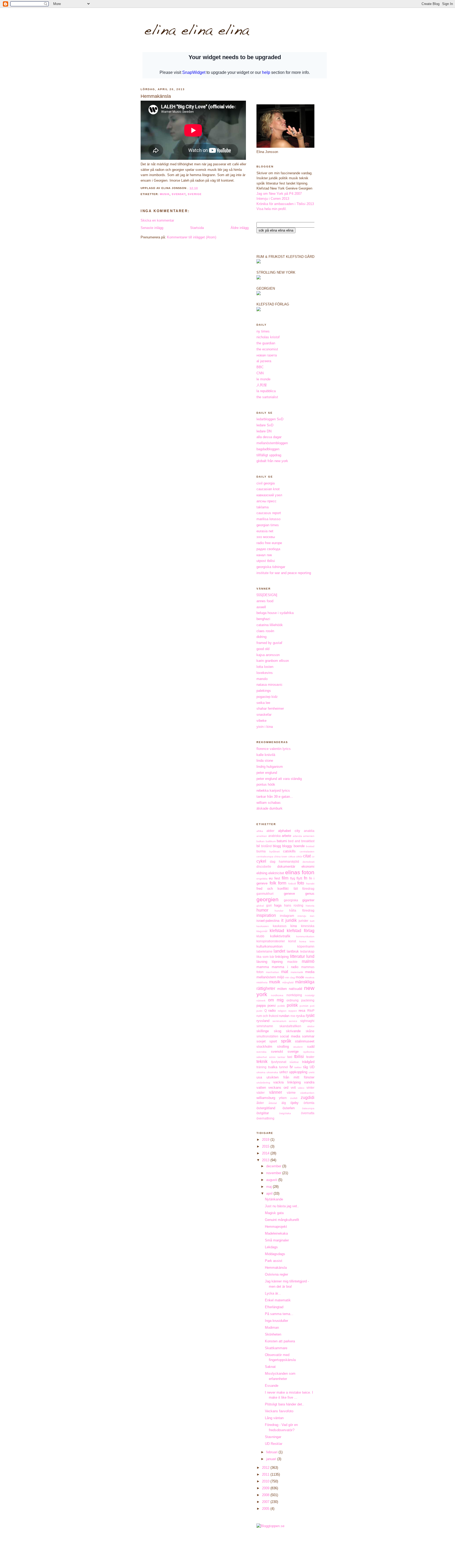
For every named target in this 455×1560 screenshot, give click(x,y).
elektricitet (276, 873)
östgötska (285, 1113)
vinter (310, 1087)
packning (307, 1000)
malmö (308, 961)
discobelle (263, 866)
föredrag (308, 888)
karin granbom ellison (272, 661)
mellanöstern (266, 977)
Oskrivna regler (276, 1274)
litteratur (297, 956)
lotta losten (264, 667)
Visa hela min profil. (271, 209)
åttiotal (273, 1103)
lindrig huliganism (269, 767)
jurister (303, 920)
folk (273, 883)
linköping (282, 957)
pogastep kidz (267, 697)
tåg (305, 1067)
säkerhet (261, 1057)
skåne (310, 1031)
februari (272, 1452)
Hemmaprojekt (276, 1227)
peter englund (266, 773)
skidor (310, 1026)
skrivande (293, 1031)
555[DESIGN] (266, 595)
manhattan (272, 972)
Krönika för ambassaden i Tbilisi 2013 (285, 204)
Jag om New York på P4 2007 (279, 194)
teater (310, 1056)
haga (277, 905)
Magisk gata (274, 1213)
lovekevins (264, 673)
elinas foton (299, 872)
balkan (260, 841)
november (274, 1173)
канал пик (264, 555)
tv (291, 1067)
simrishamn (264, 1026)
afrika (259, 831)
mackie (292, 961)
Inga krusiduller (276, 1321)
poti (312, 1005)
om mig (276, 1000)
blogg (277, 846)
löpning (277, 962)
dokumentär (286, 866)
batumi (282, 841)
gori (269, 905)
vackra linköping (286, 1082)
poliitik (281, 1005)
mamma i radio (285, 967)
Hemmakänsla (156, 96)
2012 (266, 1468)
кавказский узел (269, 495)
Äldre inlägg (240, 228)
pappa (261, 1005)
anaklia (309, 830)
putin (259, 1010)
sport (273, 1041)
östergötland (265, 1108)
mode (300, 977)
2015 (266, 1146)
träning (261, 1067)
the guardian (265, 343)
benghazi (263, 619)
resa (302, 1010)
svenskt (179, 194)
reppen (292, 1010)
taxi (289, 1056)
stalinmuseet (304, 1041)
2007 (266, 1502)
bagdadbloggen (267, 449)
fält (296, 888)
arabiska (274, 835)
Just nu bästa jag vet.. (282, 1206)
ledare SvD (264, 425)
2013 (266, 1160)
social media (290, 1036)
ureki (311, 1072)
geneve (289, 894)
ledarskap (307, 951)
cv (313, 856)
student (298, 1046)
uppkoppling (298, 1072)
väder (260, 1092)
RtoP (310, 1010)
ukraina (260, 1072)
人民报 (261, 385)
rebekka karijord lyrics (273, 790)
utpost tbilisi (265, 561)
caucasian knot (268, 489)
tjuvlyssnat (278, 1061)
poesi (272, 1005)
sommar (308, 1036)
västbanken (307, 1092)
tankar (281, 1057)
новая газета (266, 355)
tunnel (283, 1067)
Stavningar (273, 1437)
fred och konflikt (272, 889)
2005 (266, 1509)
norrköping (294, 995)
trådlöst (294, 1062)
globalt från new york (272, 461)
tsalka (272, 1067)
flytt (299, 878)
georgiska (291, 900)
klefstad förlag (300, 930)
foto (300, 883)
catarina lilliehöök (269, 625)
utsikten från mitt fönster (290, 1077)
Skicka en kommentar (157, 220)
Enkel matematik (278, 1300)
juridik (291, 920)
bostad (310, 846)
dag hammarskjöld (284, 861)
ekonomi (307, 866)
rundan (284, 1016)
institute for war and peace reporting (283, 573)
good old (262, 649)
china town (280, 856)
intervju (302, 915)
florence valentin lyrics (273, 749)
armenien (308, 836)
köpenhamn (305, 946)
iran (312, 915)
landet (279, 951)
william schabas (268, 803)
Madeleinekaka (276, 1233)
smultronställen (267, 1036)
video (301, 1087)
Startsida (197, 228)
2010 (266, 1481)
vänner (275, 1092)
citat (307, 856)
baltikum (271, 841)
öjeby (294, 1103)
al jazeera (263, 361)
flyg (292, 878)
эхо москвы (265, 537)
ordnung (292, 1000)
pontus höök (265, 784)
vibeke (261, 721)
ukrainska (272, 1072)
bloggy (287, 846)
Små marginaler (277, 1240)
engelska (262, 878)
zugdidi (307, 1097)
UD (312, 1067)
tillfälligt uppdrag (268, 455)
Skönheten (273, 1334)
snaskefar (263, 715)
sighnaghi (307, 1020)
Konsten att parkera (280, 1341)
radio (272, 1010)
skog (277, 1031)
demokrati (308, 861)
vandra (309, 1082)
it (282, 920)
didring (261, 637)
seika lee (263, 703)
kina (293, 926)
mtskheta (262, 982)
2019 (266, 1140)
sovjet (261, 1041)
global (260, 905)
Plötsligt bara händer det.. (284, 1404)
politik (292, 1005)
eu (271, 878)
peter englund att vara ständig (279, 779)
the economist (267, 349)
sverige (195, 194)
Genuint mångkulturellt (282, 1220)
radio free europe (269, 543)
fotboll (292, 883)
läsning (261, 962)
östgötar (262, 1113)
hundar (279, 910)
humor (262, 910)
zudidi (293, 1098)
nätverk (260, 1000)
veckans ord (278, 1088)
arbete (286, 836)
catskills (289, 851)
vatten (261, 1088)
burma (261, 851)
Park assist (273, 1261)
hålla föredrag (301, 910)
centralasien (307, 851)
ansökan (261, 836)
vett (293, 1087)
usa (259, 1077)
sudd (310, 1046)
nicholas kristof (268, 337)
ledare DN (263, 431)
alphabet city (289, 831)
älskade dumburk (269, 808)
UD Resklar (273, 1444)
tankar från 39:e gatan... (274, 797)
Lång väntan (274, 1418)
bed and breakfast (301, 841)
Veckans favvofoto (279, 1411)
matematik (297, 972)
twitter (297, 1067)
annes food (264, 601)
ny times (263, 331)
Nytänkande (274, 1199)
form (282, 883)
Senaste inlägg (152, 228)
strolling (283, 1046)
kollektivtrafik (280, 936)
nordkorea (277, 995)
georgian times (267, 525)
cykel (261, 861)
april (270, 1193)
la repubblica (266, 391)
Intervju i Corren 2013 (272, 199)
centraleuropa (264, 856)
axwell (261, 607)
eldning (261, 873)
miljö (280, 977)
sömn (272, 1057)
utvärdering (263, 1082)
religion (282, 1010)
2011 (266, 1474)
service (293, 1021)
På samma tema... (279, 1314)
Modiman (272, 1327)
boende (299, 846)
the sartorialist (267, 397)
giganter (308, 900)
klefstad (277, 930)
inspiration (266, 915)
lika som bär (265, 956)
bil (258, 846)
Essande (271, 1386)
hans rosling (293, 905)
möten (282, 989)
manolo (262, 679)
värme (291, 1092)
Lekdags (271, 1247)
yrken (283, 1097)
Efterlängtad (274, 1307)
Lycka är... (273, 1293)
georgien (267, 899)
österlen (289, 1108)
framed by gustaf (269, 643)
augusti (272, 1180)
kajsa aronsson (268, 655)
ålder (260, 1102)
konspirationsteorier (270, 941)
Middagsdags (275, 1254)
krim (312, 941)
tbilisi (299, 1056)
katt (312, 920)
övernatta (307, 1113)
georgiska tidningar (270, 567)
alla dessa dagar (268, 437)
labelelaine (264, 951)
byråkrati (274, 851)
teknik (262, 1061)
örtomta (309, 1102)
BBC (260, 367)
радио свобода (268, 549)
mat (284, 971)
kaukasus (279, 926)
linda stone (264, 761)
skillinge (262, 1031)
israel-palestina (267, 921)
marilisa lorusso (268, 519)
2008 (266, 1495)
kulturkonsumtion (269, 946)
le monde (263, 379)
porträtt (304, 1005)
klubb (260, 936)
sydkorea (308, 1051)
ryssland (262, 1021)
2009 (266, 1488)
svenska (261, 1051)
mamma (262, 967)
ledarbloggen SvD (269, 419)
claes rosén (265, 631)
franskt (310, 883)
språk (286, 1041)
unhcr (283, 1072)
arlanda (297, 836)
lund (310, 956)
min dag (290, 977)
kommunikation (305, 936)
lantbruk (293, 951)
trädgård (308, 1062)
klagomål (261, 931)
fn (305, 878)
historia (310, 905)
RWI (292, 1016)
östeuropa (308, 1108)
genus (309, 894)
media (309, 972)
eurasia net (264, 531)
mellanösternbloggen (272, 443)
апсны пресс (266, 501)
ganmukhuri (265, 893)
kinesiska (307, 926)
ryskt (310, 1015)
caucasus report (268, 513)
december (274, 1166)
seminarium (279, 1021)
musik (165, 194)
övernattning (265, 1118)
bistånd (266, 846)
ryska (300, 1016)
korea (302, 941)
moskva (309, 977)
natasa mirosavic (269, 685)
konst (292, 941)
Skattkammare (276, 1348)
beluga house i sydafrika (275, 613)
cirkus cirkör (295, 856)
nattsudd (295, 989)
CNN (260, 373)
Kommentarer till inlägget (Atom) (191, 237)
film (285, 878)
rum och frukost (267, 1015)
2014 (266, 1153)
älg (283, 1102)
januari (271, 1459)
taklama (262, 507)
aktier (270, 830)
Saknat (270, 1367)
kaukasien (262, 926)
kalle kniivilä (265, 755)
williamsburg (265, 1098)
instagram (287, 915)
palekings (263, 691)
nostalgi (309, 995)
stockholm (264, 1046)
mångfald (288, 982)
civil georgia (265, 483)
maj (269, 1187)
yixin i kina (264, 727)
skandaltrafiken (290, 1026)
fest (277, 878)
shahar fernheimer (270, 708)
